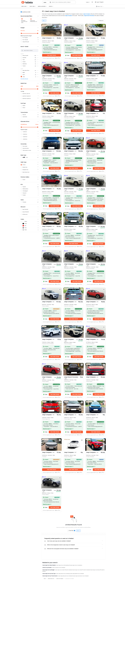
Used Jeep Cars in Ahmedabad (62, 565)
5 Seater (24, 202)
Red (25, 225)
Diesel (24, 105)
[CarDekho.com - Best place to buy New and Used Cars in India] (27, 2)
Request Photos (74, 445)
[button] (51, 48)
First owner (25, 146)
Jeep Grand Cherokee (89, 15)
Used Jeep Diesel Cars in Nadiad (77, 573)
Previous (42, 30)
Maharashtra (25, 188)
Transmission (24, 112)
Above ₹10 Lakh (26, 41)
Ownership (23, 144)
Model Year (23, 83)
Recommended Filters (26, 16)
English (87, 2)
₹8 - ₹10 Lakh (25, 39)
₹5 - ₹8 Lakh (25, 37)
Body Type (23, 155)
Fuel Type (23, 103)
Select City (99, 6)
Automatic (25, 116)
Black (26, 223)
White (26, 221)
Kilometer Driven (25, 121)
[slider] (21, 33)
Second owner (26, 148)
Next (61, 30)
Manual (24, 114)
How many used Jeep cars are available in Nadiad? (57, 541)
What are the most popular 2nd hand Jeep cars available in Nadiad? (61, 548)
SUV (27, 157)
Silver (26, 229)
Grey (25, 227)
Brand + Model (24, 46)
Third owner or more (27, 150)
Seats (22, 199)
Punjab (24, 195)
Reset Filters (72, 530)
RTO (22, 184)
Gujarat (24, 186)
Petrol (24, 107)
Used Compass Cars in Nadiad (58, 567)
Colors (22, 219)
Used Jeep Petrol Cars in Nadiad (63, 573)
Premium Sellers (25, 177)
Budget (22, 27)
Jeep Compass (68, 15)
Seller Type (23, 162)
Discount (23, 206)
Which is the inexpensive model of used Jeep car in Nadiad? (59, 544)
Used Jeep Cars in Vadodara (76, 565)
